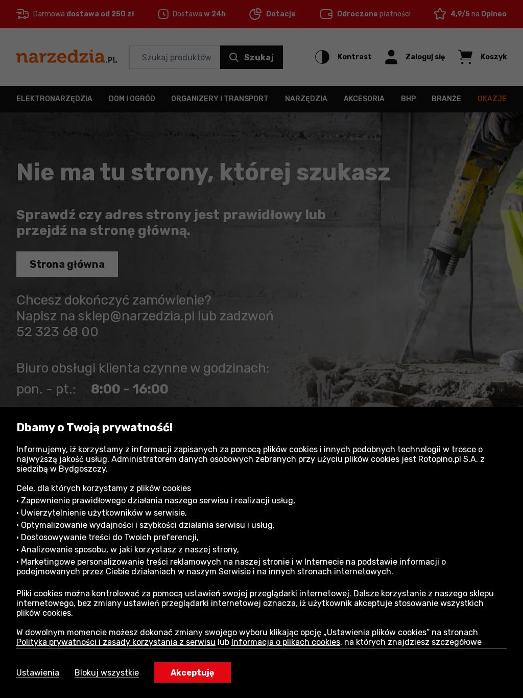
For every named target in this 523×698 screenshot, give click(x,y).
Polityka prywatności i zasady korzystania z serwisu (116, 642)
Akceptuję (193, 673)
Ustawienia (37, 673)
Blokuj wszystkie (107, 673)
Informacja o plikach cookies (285, 642)
